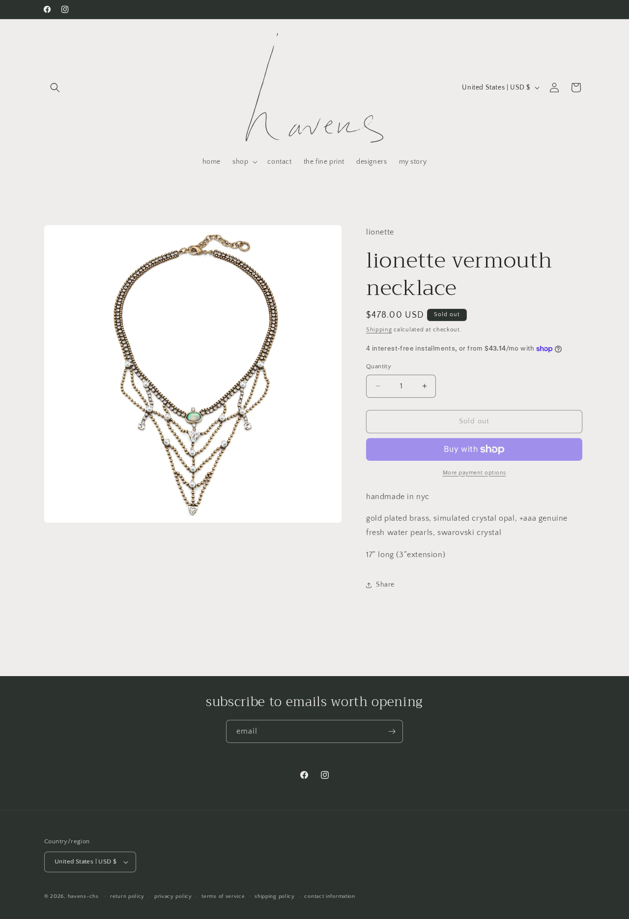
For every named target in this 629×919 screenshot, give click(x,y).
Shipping (379, 329)
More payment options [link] (474, 473)
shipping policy (275, 896)
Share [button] (385, 585)
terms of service (223, 896)
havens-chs (83, 896)
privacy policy (173, 896)
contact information (329, 896)
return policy (127, 896)
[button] (55, 87)
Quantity (378, 366)
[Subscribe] (391, 731)
